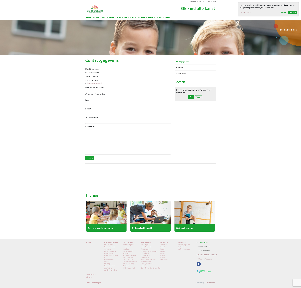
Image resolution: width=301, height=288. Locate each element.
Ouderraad (145, 249)
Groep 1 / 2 (163, 245)
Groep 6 (162, 253)
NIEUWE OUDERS (100, 17)
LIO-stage (89, 277)
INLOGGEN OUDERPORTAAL (198, 1)
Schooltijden (145, 245)
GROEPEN (141, 17)
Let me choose (245, 12)
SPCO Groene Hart (129, 268)
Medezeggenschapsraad (148, 251)
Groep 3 (162, 247)
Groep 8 (162, 257)
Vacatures (144, 266)
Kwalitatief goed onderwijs (128, 246)
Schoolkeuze (108, 245)
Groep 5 (162, 251)
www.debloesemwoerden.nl (207, 255)
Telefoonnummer (91, 118)
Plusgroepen (164, 259)
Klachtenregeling (146, 261)
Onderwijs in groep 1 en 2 (111, 256)
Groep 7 (162, 255)
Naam (87, 100)
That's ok (292, 12)
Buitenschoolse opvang (109, 260)
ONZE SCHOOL (115, 17)
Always (198, 97)
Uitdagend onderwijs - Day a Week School (130, 256)
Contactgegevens (182, 62)
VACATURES (164, 17)
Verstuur (90, 158)
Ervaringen (107, 264)
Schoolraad (145, 253)
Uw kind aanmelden (110, 270)
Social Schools (210, 283)
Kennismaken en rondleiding (109, 267)
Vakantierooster (146, 247)
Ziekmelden (179, 67)
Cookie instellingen (93, 283)
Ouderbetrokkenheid (130, 261)
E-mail (88, 109)
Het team (126, 266)
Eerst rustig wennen (110, 251)
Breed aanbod (127, 249)
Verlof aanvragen (181, 73)
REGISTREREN (213, 1)
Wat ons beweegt (128, 264)
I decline (283, 12)
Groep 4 (162, 249)
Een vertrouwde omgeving (109, 248)
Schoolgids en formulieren (145, 256)
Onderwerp (90, 126)
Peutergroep (108, 253)
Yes (191, 97)
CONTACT (152, 17)
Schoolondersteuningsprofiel (148, 268)
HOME (88, 17)
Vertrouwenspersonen (148, 259)
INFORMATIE (129, 17)
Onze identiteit (128, 259)
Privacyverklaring (146, 264)
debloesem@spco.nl (94, 83)
